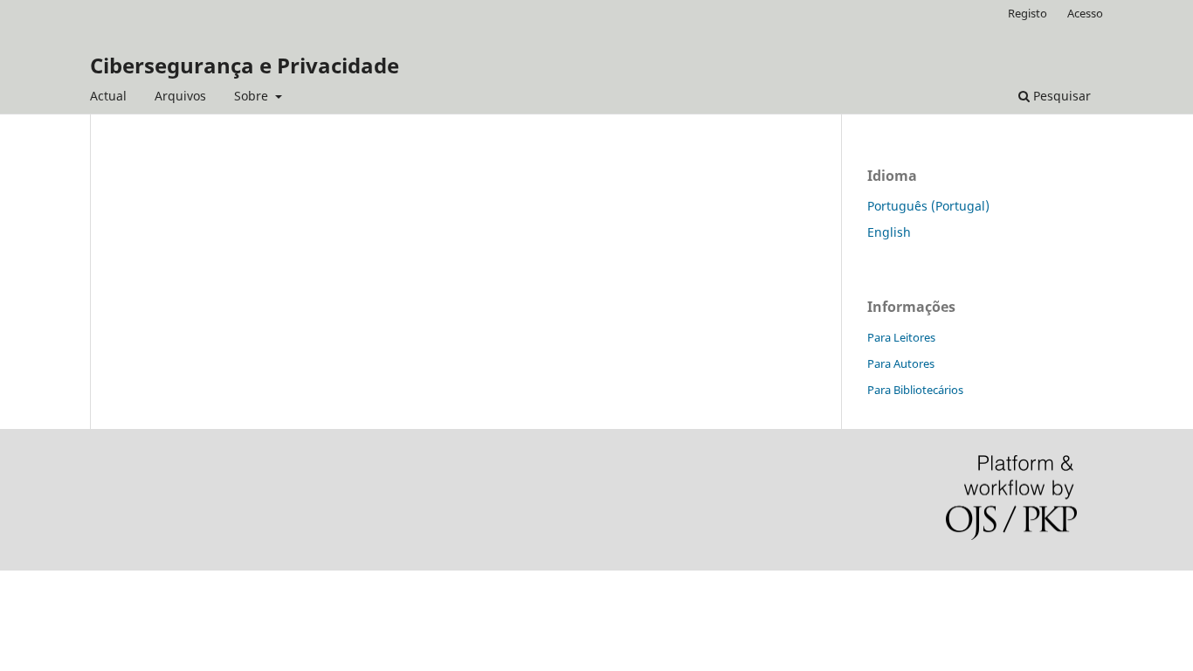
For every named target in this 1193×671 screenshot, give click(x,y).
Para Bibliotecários (915, 390)
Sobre (253, 95)
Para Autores (900, 363)
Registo (1027, 13)
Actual (108, 95)
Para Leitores (901, 337)
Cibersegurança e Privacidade (244, 65)
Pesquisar (1060, 95)
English (889, 232)
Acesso (1085, 13)
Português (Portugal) (928, 205)
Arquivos (180, 95)
